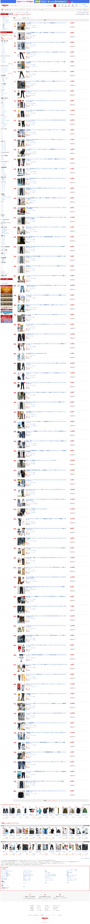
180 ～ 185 (4, 147)
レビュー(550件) (33, 540)
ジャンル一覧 (79, 9)
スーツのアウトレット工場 (30, 241)
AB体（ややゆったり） (6, 229)
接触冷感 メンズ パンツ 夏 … (12, 851)
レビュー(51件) (32, 657)
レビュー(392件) (33, 74)
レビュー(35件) (32, 220)
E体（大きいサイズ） (5, 233)
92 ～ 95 (3, 240)
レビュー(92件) (32, 783)
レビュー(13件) (32, 200)
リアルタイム (35, 9)
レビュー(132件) (33, 93)
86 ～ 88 (3, 236)
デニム (3, 44)
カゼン (3, 121)
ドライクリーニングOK (6, 196)
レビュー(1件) (32, 404)
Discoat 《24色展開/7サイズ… (18, 851)
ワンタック (4, 164)
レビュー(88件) (32, 103)
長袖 (2, 216)
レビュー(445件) (33, 278)
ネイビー (3, 105)
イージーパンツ (4, 66)
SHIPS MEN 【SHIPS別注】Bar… (65, 815)
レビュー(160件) (33, 54)
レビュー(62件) (32, 647)
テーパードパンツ (5, 70)
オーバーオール (5, 21)
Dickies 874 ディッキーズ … (5, 851)
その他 (4, 29)
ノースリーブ (4, 217)
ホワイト (3, 113)
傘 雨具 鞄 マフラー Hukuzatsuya (31, 639)
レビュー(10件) (32, 239)
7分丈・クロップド (5, 77)
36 (2, 206)
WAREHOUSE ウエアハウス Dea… (52, 851)
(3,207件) (40, 838)
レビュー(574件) (33, 550)
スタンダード (4, 85)
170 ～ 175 (4, 142)
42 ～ (3, 211)
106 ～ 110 (4, 186)
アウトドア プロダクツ (6, 120)
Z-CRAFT (28, 620)
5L (2, 139)
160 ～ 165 (4, 146)
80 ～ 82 (3, 242)
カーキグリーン (4, 111)
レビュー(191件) (33, 161)
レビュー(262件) (33, 395)
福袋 (3, 27)
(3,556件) (53, 838)
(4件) (65, 838)
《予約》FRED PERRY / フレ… (58, 835)
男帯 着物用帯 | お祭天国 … (58, 815)
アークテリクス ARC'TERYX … (78, 815)
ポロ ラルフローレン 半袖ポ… (71, 835)
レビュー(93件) (32, 599)
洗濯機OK (3, 195)
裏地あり (3, 179)
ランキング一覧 (4, 283)
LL (2, 132)
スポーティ (4, 62)
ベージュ (3, 109)
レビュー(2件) (32, 268)
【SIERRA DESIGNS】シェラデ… (85, 815)
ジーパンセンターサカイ (30, 336)
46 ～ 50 (3, 254)
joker (27, 542)
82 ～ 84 (3, 35)
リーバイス (4, 117)
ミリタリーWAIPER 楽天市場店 (31, 589)
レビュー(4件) (32, 365)
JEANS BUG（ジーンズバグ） (31, 552)
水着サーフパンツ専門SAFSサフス (32, 27)
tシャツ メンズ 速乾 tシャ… (45, 835)
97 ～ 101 (3, 184)
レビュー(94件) (32, 297)
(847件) (73, 838)
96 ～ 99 (3, 239)
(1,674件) (7, 838)
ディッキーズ (4, 116)
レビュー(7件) (32, 521)
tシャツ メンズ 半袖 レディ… (52, 835)
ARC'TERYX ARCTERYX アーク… (12, 815)
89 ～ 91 (3, 238)
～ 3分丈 (3, 81)
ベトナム (3, 169)
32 (2, 202)
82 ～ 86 (3, 190)
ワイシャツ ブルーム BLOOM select (32, 173)
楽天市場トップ (3, 12)
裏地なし (3, 178)
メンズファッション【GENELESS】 (32, 445)
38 (2, 209)
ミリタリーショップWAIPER (31, 192)
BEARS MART (29, 649)
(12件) (13, 838)
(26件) (39, 818)
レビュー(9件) (32, 317)
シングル (3, 220)
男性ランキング (23, 9)
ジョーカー (4, 125)
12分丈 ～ (3, 80)
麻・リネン (4, 52)
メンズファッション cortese (30, 717)
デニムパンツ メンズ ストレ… (45, 851)
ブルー (3, 106)
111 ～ (3, 189)
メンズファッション (18, 12)
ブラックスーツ (4, 251)
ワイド (3, 87)
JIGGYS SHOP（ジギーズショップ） (32, 727)
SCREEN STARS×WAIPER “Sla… (32, 835)
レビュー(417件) (33, 45)
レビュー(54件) (32, 210)
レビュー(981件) (33, 142)
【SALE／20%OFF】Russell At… (78, 835)
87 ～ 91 (3, 188)
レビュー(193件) (33, 453)
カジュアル (4, 57)
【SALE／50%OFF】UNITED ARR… (38, 852)
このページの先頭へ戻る (85, 858)
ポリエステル (4, 42)
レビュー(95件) (32, 122)
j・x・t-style (28, 688)
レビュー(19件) (32, 482)
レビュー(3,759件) (33, 725)
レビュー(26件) (32, 113)
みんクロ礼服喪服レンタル (30, 202)
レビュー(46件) (32, 696)
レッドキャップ (4, 124)
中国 (2, 168)
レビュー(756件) (33, 25)
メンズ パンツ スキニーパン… (78, 851)
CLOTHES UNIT (29, 484)
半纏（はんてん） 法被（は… (31, 815)
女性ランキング (29, 9)
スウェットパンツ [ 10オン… (64, 851)
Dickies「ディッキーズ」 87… (71, 851)
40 (2, 213)
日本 (2, 171)
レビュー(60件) (32, 64)
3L (2, 135)
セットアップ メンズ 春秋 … (51, 815)
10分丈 (3, 76)
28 (2, 207)
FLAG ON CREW (29, 756)
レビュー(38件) (32, 190)
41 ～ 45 (3, 255)
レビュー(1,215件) (33, 443)
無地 (2, 38)
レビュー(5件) (32, 249)
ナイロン (3, 48)
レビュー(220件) (33, 35)
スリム (3, 86)
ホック (3, 159)
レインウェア (5, 23)
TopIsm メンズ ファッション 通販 (31, 793)
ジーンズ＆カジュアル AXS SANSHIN (32, 231)
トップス (4, 17)
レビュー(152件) (33, 171)
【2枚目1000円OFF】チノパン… (58, 851)
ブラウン (3, 110)
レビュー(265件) (33, 667)
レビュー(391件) (33, 424)
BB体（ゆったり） (5, 232)
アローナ (28, 299)
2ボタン (3, 225)
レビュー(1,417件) (33, 307)
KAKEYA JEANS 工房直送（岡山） (32, 523)
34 (2, 205)
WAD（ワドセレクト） (30, 367)
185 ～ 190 (4, 150)
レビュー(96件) (32, 414)
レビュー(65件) (32, 638)
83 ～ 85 (3, 243)
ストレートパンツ (5, 68)
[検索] (55, 5)
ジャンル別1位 (41, 9)
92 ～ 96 (3, 185)
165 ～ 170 (4, 145)
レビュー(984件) (33, 132)
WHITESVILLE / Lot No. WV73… (19, 835)
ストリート (4, 59)
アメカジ (3, 61)
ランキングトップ (16, 9)
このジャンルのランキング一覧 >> (83, 12)
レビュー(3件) (32, 510)
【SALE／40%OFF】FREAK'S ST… (12, 836)
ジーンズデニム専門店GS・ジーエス (32, 416)
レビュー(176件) (33, 764)
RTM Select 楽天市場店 (30, 85)
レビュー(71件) (32, 774)
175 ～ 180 (4, 143)
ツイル (3, 51)
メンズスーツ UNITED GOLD (31, 377)
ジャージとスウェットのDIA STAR (32, 678)
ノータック (4, 162)
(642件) (86, 838)
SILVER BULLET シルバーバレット (32, 134)
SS (2, 136)
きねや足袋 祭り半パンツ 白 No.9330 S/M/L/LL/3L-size (36, 353)
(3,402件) (46, 838)
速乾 (2, 100)
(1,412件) (26, 838)
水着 (3, 26)
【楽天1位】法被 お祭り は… (38, 815)
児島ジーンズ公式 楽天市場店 (31, 463)
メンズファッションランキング (21, 14)
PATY (28, 396)
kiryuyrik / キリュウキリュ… (25, 815)
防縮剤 (3, 260)
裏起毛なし (4, 276)
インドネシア (4, 175)
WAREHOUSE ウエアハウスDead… (25, 852)
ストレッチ (4, 99)
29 (2, 210)
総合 (3, 15)
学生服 (4, 25)
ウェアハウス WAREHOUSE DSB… (5, 815)
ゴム (2, 156)
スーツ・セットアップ (7, 22)
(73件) (19, 838)
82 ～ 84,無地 (25, 12)
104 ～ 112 (4, 244)
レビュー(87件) (32, 181)
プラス (3, 153)
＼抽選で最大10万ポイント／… (18, 815)
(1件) (6, 818)
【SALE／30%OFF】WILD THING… (65, 836)
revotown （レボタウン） (30, 46)
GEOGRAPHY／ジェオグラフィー (31, 328)
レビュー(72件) (32, 492)
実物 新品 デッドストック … (71, 815)
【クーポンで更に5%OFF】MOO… (44, 815)
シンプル (3, 58)
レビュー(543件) (33, 745)
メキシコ (3, 172)
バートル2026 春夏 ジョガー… (84, 851)
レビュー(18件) (32, 229)
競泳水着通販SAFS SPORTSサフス (32, 153)
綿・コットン (4, 43)
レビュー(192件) (33, 346)
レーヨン (3, 50)
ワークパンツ (4, 69)
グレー (3, 107)
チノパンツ (4, 72)
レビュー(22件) (32, 385)
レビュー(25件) (32, 375)
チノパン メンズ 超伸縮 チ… (31, 851)
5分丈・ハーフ (4, 79)
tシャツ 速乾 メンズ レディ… (25, 835)
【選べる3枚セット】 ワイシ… (84, 835)
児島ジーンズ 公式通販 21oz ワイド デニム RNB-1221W (36, 508)
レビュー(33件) (32, 754)
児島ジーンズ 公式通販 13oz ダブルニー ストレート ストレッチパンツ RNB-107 (41, 460)
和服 (3, 24)
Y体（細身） (4, 228)
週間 (27, 17)
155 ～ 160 (4, 149)
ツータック (4, 165)
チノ (2, 46)
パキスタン (4, 173)
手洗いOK (3, 199)
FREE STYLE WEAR (30, 56)
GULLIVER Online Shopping (31, 95)
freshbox (28, 698)
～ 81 (3, 192)
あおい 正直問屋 (29, 356)
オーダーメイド (5, 28)
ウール (3, 47)
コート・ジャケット (6, 20)
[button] (62, 5)
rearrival (3, 126)
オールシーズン (4, 93)
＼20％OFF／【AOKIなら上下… (5, 835)
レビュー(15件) (32, 735)
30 (2, 203)
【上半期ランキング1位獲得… (38, 835)
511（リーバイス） (5, 273)
